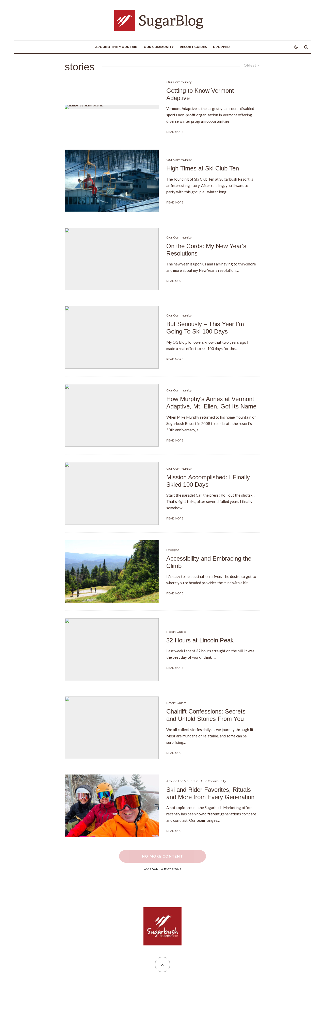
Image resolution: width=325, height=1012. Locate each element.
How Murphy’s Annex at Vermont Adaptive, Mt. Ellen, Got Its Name (211, 403)
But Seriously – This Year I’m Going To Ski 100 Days (205, 328)
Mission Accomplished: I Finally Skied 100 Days (208, 481)
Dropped (221, 47)
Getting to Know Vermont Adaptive (200, 94)
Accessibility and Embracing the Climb (208, 562)
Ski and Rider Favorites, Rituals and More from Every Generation (210, 793)
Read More (174, 132)
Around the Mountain (116, 47)
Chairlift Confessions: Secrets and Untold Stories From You (206, 715)
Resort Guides (193, 47)
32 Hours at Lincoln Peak (200, 640)
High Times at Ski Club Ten (202, 168)
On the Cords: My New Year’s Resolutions (206, 250)
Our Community (159, 47)
